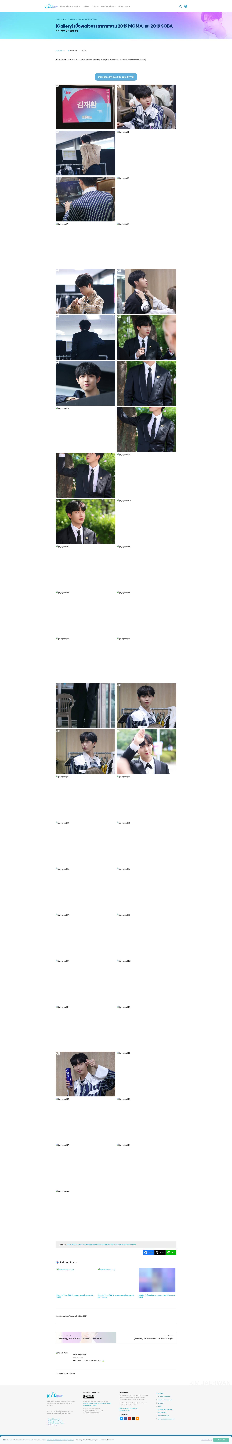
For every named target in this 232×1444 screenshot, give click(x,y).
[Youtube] (129, 1418)
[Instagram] (133, 1418)
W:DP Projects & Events (55, 1421)
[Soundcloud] (137, 1418)
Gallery (72, 19)
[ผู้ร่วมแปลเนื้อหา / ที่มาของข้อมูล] (129, 1408)
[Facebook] (125, 1418)
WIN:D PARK (73, 51)
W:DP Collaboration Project (56, 1423)
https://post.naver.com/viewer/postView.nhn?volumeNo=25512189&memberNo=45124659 (101, 1244)
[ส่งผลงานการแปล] (125, 1410)
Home (58, 19)
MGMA (80, 1316)
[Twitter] (121, 1418)
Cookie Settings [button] (52, 1425)
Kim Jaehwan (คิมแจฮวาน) (68, 1316)
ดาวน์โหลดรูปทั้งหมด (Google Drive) (116, 76)
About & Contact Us (54, 1419)
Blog (64, 19)
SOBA (85, 1316)
